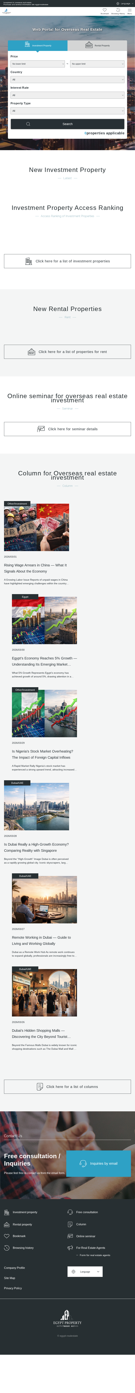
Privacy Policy (13, 1288)
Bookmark (105, 14)
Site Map (9, 1278)
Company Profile (14, 1267)
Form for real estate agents (95, 1255)
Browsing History (118, 14)
